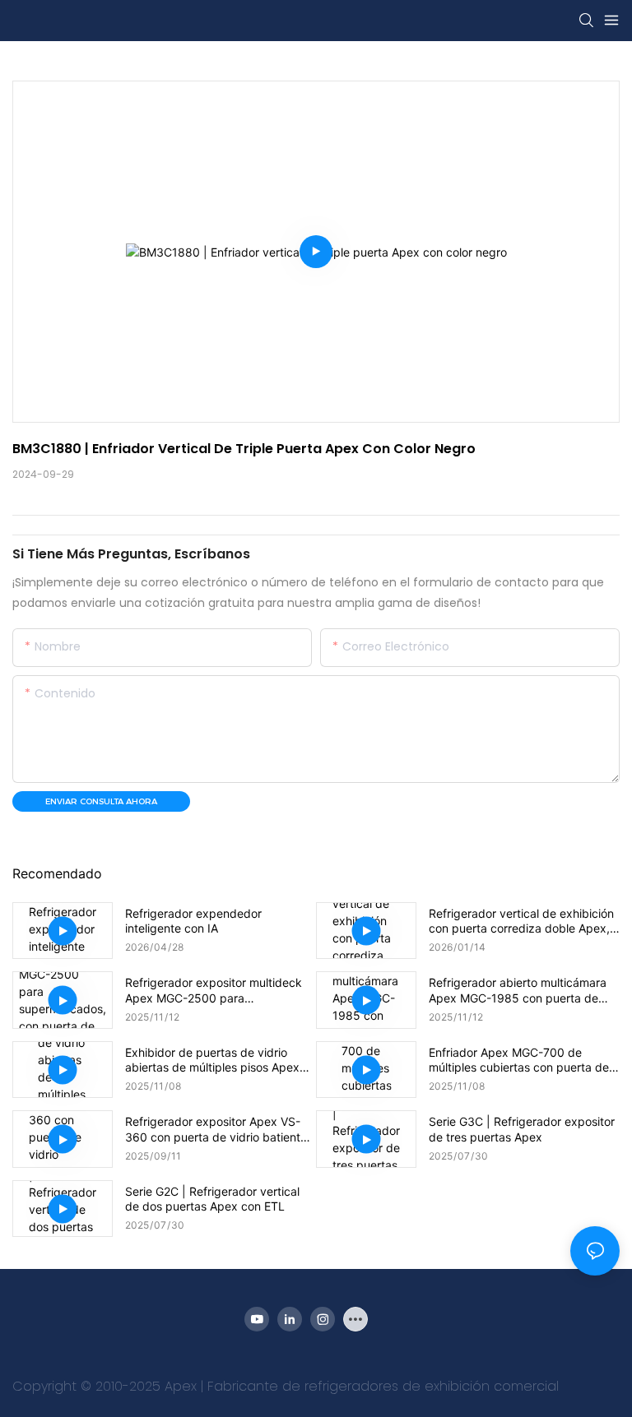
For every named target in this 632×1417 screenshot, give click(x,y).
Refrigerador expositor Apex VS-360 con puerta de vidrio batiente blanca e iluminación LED (216, 1129)
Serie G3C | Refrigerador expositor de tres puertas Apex (522, 1128)
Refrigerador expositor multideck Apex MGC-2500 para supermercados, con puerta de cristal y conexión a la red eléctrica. (220, 990)
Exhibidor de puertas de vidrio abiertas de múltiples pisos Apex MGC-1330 (212, 1060)
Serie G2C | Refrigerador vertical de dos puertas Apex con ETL (212, 1198)
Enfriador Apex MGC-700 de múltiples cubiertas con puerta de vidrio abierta (519, 1060)
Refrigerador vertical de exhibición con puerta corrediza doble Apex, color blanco (521, 921)
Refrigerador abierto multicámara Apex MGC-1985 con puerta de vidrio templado (517, 990)
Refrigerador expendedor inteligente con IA (193, 920)
